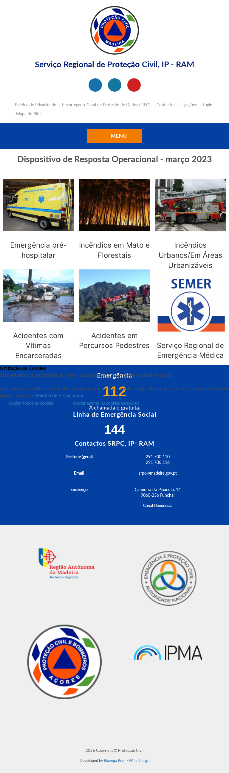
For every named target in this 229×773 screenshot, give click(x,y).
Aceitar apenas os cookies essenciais (106, 403)
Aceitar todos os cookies (31, 403)
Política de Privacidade (59, 395)
